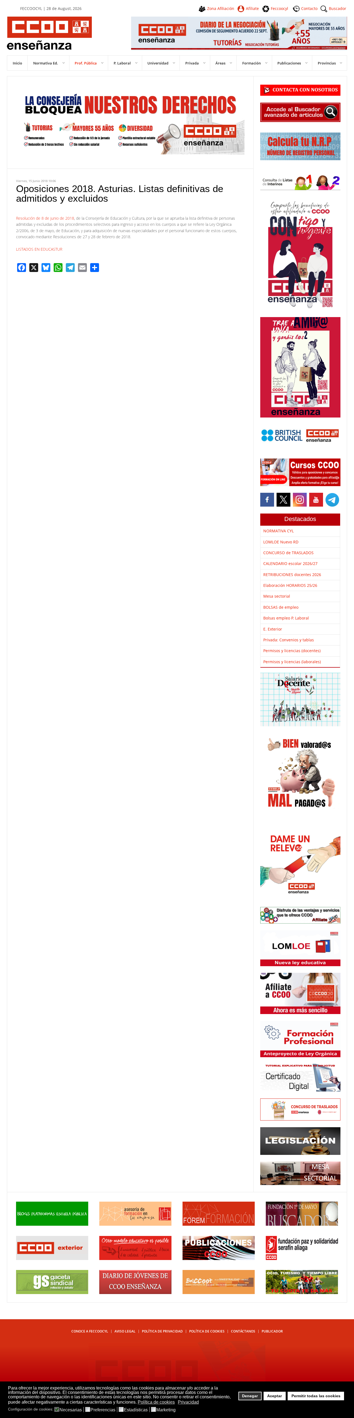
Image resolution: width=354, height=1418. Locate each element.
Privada (192, 63)
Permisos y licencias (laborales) (292, 661)
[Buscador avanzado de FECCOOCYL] (300, 120)
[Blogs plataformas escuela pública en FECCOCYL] (52, 1224)
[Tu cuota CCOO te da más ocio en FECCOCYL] (302, 1292)
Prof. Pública (86, 63)
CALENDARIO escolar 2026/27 (290, 563)
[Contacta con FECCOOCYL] (300, 94)
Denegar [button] (250, 1396)
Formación (251, 63)
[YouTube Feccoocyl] (316, 500)
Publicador (272, 1331)
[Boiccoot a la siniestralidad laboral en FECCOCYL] (219, 1292)
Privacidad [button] (188, 1402)
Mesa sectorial (276, 596)
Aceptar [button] (274, 1396)
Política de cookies (207, 1331)
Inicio (17, 63)
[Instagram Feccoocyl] (299, 500)
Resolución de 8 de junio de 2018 (45, 218)
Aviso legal (125, 1331)
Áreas (220, 63)
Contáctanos (243, 1331)
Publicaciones (289, 63)
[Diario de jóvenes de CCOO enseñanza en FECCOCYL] (135, 1292)
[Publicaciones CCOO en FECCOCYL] (219, 1258)
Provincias (327, 63)
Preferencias (102, 1410)
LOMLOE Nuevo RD (280, 542)
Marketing (166, 1410)
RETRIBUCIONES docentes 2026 (292, 574)
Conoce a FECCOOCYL (89, 1331)
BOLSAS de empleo (280, 607)
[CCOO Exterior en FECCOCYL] (52, 1258)
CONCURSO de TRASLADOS (288, 552)
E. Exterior (272, 629)
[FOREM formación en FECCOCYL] (219, 1224)
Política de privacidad (162, 1331)
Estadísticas (136, 1410)
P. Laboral (122, 63)
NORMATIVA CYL (278, 530)
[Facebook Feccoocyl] (267, 500)
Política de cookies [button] (156, 1402)
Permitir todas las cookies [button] (315, 1396)
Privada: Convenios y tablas (288, 639)
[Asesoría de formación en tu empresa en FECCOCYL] (135, 1224)
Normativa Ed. (45, 63)
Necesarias (70, 1410)
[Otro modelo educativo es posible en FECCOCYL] (135, 1258)
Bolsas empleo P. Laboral (286, 618)
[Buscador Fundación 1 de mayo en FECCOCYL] (302, 1224)
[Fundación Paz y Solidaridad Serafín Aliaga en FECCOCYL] (302, 1258)
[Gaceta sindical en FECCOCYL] (52, 1292)
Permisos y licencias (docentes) (292, 650)
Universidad (157, 63)
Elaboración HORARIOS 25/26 (290, 585)
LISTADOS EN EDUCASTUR (39, 249)
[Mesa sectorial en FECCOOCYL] (300, 1183)
